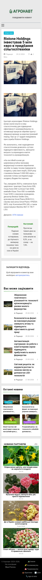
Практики (9, 33)
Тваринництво (29, 422)
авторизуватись (22, 275)
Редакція (9, 54)
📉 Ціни (38, 573)
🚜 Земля (31, 562)
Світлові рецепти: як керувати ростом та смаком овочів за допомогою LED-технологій (24, 370)
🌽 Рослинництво (31, 565)
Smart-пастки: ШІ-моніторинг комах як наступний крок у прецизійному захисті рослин (11, 431)
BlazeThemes (10, 567)
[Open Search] (40, 25)
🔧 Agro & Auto (31, 576)
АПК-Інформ (17, 215)
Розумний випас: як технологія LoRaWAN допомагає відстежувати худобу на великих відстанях (30, 431)
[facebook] (21, 5)
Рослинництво (10, 422)
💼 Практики (27, 573)
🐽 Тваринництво (31, 569)
